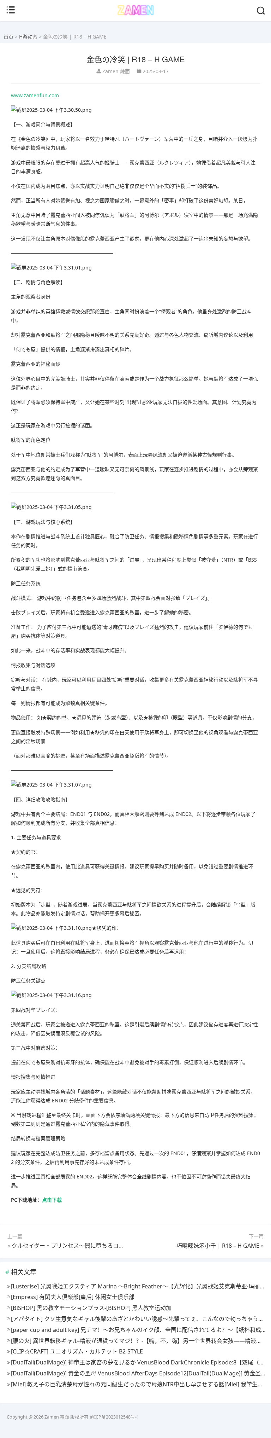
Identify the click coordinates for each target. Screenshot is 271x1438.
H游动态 (28, 36)
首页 (8, 36)
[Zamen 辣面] (136, 14)
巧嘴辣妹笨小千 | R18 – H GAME (217, 1245)
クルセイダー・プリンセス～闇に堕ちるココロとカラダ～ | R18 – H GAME (106, 1245)
